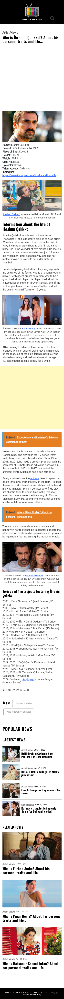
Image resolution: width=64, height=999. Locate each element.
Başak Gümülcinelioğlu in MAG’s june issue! (40, 773)
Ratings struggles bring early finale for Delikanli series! (38, 810)
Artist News (27, 750)
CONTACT (37, 993)
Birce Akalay (28, 328)
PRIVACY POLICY (24, 993)
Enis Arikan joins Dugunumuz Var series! (40, 792)
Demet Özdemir (34, 575)
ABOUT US (9, 993)
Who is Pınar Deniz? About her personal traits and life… (32, 918)
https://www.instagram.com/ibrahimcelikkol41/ (29, 175)
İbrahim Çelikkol (11, 214)
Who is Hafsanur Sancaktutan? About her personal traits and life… (30, 966)
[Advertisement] (32, 78)
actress (34, 478)
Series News (27, 805)
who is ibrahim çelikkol (19, 711)
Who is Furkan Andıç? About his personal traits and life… (26, 871)
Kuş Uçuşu (28, 679)
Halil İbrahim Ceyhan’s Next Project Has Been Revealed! (37, 755)
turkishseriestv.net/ (32, 995)
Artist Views (10, 32)
